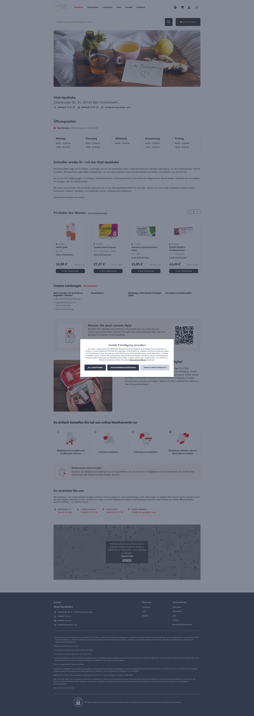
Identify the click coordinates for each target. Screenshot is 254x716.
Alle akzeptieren (95, 368)
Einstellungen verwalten (155, 368)
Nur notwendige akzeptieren (123, 368)
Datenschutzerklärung (138, 360)
